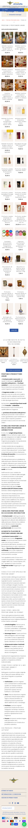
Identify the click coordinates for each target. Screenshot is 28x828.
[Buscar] (22, 9)
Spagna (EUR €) (7, 808)
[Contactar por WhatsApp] (24, 824)
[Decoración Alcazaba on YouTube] (18, 803)
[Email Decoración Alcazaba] (10, 803)
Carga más (14, 330)
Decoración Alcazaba (13, 812)
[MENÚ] (2, 9)
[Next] (25, 356)
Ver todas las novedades (14, 370)
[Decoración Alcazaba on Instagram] (15, 803)
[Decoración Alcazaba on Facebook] (12, 803)
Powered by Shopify (20, 814)
